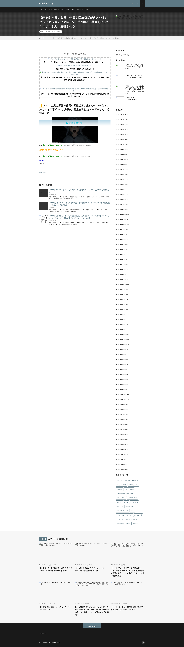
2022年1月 (121, 389)
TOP (40, 9)
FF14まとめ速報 (133, 485)
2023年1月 (121, 329)
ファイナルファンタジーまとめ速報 (127, 519)
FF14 (67, 9)
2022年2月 (121, 384)
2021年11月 (121, 399)
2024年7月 (121, 239)
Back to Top (92, 626)
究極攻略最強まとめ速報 (124, 523)
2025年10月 (121, 164)
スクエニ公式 (138, 515)
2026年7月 (121, 119)
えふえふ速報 (134, 502)
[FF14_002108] (74, 142)
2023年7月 (121, 299)
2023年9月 (121, 289)
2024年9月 (121, 229)
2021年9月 (121, 409)
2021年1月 (121, 449)
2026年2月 (121, 144)
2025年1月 (121, 209)
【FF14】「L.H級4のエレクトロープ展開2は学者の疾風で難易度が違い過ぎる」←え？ (75, 62)
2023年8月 (121, 294)
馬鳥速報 (57, 31)
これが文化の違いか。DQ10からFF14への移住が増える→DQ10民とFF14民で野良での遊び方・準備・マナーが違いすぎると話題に (92, 611)
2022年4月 (121, 374)
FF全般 (55, 9)
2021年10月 (121, 404)
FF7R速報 (135, 480)
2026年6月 (121, 124)
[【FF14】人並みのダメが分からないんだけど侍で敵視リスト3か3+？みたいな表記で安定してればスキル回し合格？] (43, 206)
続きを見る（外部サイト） (75, 123)
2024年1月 (121, 269)
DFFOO (86, 9)
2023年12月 (121, 274)
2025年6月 (121, 184)
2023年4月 (121, 314)
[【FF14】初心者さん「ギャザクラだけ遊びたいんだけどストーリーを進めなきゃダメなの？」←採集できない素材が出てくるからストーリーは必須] (43, 219)
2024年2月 (121, 264)
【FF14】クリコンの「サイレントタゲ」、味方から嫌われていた (89, 569)
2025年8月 (121, 174)
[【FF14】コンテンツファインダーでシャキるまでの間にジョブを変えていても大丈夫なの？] (43, 193)
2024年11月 (121, 219)
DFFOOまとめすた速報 (123, 480)
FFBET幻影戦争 (76, 9)
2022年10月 (121, 344)
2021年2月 (121, 444)
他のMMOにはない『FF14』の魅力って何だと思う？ (74, 69)
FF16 (61, 9)
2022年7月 (121, 359)
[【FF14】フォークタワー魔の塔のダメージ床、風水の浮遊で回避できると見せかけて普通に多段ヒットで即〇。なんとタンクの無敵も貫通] (120, 89)
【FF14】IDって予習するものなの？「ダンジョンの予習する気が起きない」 (134, 66)
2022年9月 (121, 349)
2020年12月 (121, 454)
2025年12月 (121, 154)
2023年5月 (121, 309)
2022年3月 (121, 379)
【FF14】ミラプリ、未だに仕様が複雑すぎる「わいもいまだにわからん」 (127, 608)
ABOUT (47, 9)
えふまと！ (120, 506)
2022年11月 (121, 339)
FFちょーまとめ (121, 498)
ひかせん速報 (129, 506)
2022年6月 (121, 364)
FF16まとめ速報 (129, 489)
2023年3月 (121, 319)
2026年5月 (121, 129)
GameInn (119, 502)
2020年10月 (121, 464)
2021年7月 (121, 419)
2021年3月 (121, 439)
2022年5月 (121, 369)
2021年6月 (121, 424)
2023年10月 (121, 284)
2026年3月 (121, 139)
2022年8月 (121, 354)
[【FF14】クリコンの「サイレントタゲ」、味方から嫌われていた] (120, 79)
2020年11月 (121, 459)
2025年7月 (121, 179)
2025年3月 (121, 199)
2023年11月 (121, 279)
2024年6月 (121, 244)
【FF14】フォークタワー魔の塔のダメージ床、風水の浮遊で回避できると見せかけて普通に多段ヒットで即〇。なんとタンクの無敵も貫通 (134, 89)
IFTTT (126, 502)
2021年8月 (121, 414)
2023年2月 (121, 324)
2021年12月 (121, 394)
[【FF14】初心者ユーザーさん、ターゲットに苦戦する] (120, 100)
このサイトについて (45, 633)
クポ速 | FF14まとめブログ (124, 515)
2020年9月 (121, 469)
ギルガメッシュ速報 (122, 511)
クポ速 (132, 511)
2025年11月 (121, 159)
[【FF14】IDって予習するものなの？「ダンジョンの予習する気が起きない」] (120, 68)
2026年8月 (121, 114)
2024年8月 (121, 234)
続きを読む (43, 172)
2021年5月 (121, 429)
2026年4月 (121, 134)
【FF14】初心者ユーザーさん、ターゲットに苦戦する (55, 608)
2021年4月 (121, 434)
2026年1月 (121, 149)
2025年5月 (121, 189)
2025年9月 (121, 169)
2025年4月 (121, 194)
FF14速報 (119, 489)
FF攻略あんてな (132, 498)
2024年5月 (121, 249)
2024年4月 (121, 254)
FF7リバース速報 (121, 485)
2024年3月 (121, 259)
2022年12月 (121, 334)
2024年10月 (121, 224)
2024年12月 (121, 214)
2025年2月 (121, 204)
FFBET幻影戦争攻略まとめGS (125, 493)
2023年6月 (121, 304)
